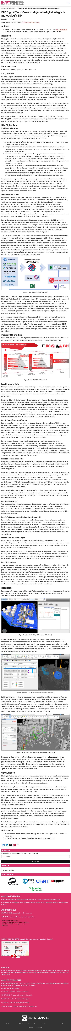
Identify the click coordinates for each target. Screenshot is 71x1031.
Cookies (30, 1027)
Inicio (3, 8)
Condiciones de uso (47, 1024)
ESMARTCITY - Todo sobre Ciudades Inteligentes (15, 1002)
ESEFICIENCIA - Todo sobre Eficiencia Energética (15, 999)
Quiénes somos (10, 1024)
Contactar (40, 1027)
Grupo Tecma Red (25, 983)
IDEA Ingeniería (61, 29)
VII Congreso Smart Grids (30, 22)
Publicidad (22, 1024)
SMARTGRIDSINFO (12, 3)
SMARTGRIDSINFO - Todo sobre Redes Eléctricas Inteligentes (19, 1006)
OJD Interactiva (27, 913)
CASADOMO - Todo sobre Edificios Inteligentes (14, 991)
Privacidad (60, 1024)
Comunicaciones (11, 8)
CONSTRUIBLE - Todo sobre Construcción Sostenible (16, 995)
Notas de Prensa (33, 1024)
